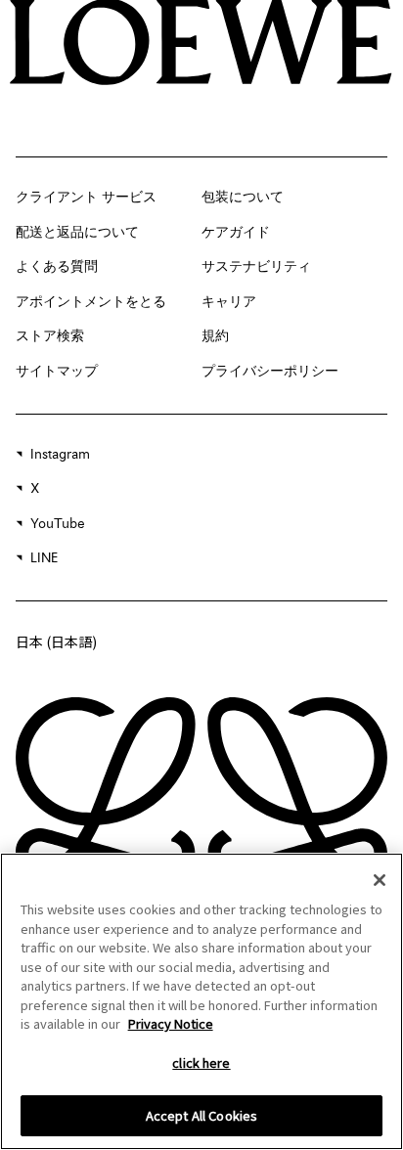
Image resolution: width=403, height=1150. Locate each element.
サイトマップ (57, 371)
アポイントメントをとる (91, 302)
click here (201, 1062)
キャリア (229, 302)
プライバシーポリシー (270, 371)
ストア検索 (50, 336)
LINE (44, 558)
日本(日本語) (56, 641)
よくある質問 (57, 267)
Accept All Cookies (201, 1115)
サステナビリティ (256, 267)
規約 (215, 336)
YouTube (57, 524)
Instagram (60, 455)
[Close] (379, 880)
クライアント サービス (86, 197)
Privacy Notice (170, 1023)
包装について (243, 197)
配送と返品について (77, 233)
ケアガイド (236, 233)
